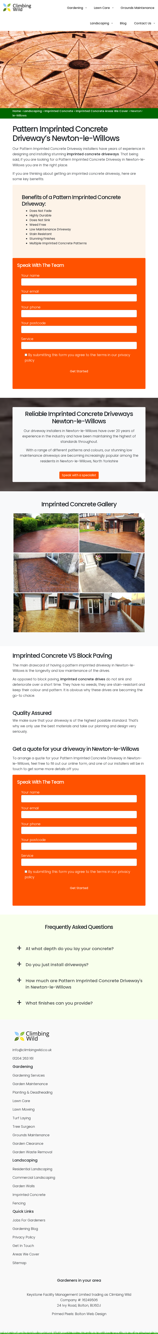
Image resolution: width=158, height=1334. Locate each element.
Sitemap (19, 1263)
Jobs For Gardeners (29, 1220)
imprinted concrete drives (82, 679)
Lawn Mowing (23, 1109)
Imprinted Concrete (59, 111)
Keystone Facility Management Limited (59, 1294)
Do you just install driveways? (57, 965)
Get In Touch (23, 1245)
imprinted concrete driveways (93, 154)
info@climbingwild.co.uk (32, 1050)
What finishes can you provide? (59, 1003)
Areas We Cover (26, 1254)
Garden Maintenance (30, 1084)
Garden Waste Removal (32, 1152)
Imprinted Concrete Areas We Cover (102, 111)
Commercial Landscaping (34, 1177)
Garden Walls (24, 1186)
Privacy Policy (24, 1237)
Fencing (19, 1203)
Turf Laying (22, 1118)
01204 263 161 (23, 1058)
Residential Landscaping (32, 1169)
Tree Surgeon (24, 1126)
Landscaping (33, 111)
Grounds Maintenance (31, 1135)
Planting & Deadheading (32, 1092)
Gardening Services (29, 1075)
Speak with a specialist (79, 475)
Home (17, 111)
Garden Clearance (28, 1143)
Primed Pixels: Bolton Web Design (79, 1314)
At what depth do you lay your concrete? (70, 949)
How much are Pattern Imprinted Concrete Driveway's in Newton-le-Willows (84, 984)
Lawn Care (21, 1101)
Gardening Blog (25, 1228)
